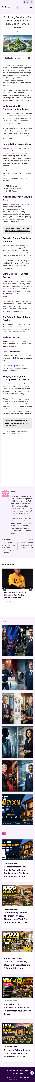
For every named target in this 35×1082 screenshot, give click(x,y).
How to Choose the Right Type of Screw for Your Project (26, 545)
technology (10, 291)
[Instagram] (31, 2)
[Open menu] (31, 7)
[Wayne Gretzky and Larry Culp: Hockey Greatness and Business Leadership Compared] (17, 674)
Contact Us (24, 1077)
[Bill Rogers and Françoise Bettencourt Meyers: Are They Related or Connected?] (17, 742)
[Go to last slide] (4, 588)
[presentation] (17, 579)
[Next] (30, 588)
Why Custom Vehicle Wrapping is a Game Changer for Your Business (8, 546)
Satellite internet (9, 148)
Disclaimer (13, 1080)
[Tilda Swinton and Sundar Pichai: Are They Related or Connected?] (17, 775)
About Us (22, 1080)
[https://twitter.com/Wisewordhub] (27, 2)
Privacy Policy (11, 1077)
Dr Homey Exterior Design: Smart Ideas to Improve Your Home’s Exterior (17, 1053)
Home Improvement (10, 863)
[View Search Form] (17, 7)
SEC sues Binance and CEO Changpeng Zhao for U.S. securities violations (15, 595)
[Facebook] (24, 2)
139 (26, 834)
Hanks (13, 491)
